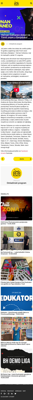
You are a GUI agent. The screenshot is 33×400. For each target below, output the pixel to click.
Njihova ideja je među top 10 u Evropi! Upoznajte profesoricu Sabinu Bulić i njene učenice (15, 344)
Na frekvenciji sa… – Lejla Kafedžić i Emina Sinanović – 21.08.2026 (15, 253)
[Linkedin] (12, 393)
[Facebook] (1, 393)
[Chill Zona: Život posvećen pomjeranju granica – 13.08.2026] (16, 208)
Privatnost (10, 391)
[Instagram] (8, 393)
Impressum (18, 391)
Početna (3, 391)
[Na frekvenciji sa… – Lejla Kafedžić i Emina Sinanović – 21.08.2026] (16, 238)
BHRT (24, 391)
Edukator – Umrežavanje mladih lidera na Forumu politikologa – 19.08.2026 (15, 313)
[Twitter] (15, 393)
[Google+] (5, 393)
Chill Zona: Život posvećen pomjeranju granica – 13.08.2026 (14, 223)
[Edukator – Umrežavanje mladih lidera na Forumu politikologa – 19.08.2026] (16, 299)
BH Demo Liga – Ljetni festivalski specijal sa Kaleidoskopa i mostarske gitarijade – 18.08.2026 (16, 375)
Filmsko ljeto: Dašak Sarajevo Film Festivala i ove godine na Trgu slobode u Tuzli (16, 283)
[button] (2, 3)
